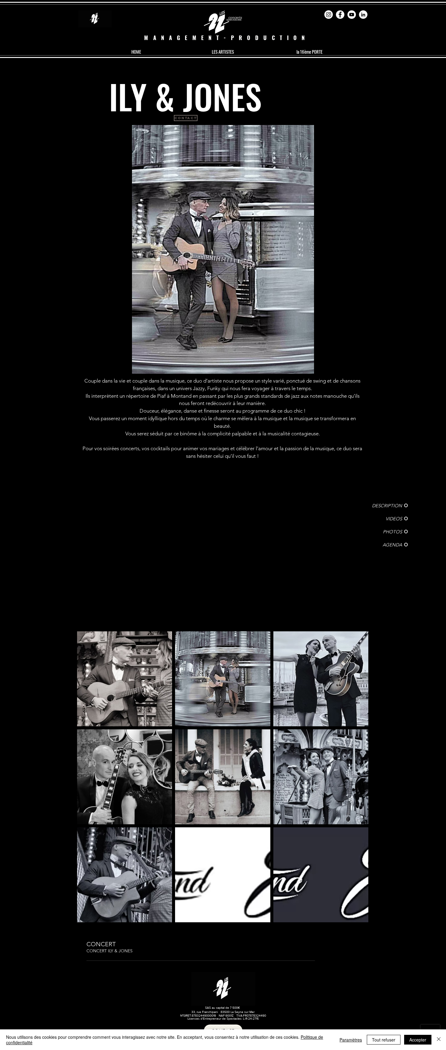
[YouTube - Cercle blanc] (351, 14)
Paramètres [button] (351, 1040)
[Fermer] (438, 1039)
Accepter (417, 1040)
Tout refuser (383, 1040)
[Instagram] (328, 14)
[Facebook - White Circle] (340, 14)
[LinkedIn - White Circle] (363, 14)
